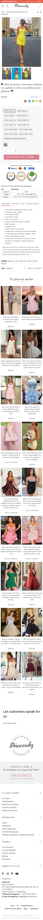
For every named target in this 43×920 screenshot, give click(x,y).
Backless (11, 261)
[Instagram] (8, 874)
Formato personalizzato (15, 139)
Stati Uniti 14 (9, 125)
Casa (2, 12)
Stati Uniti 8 (22, 116)
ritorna (22, 203)
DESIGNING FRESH (35, 918)
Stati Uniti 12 (23, 120)
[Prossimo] (40, 11)
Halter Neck (23, 261)
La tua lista (34, 97)
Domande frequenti (32, 203)
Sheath (3, 263)
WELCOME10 (21, 775)
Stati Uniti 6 (9, 116)
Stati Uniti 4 (22, 111)
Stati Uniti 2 (9, 111)
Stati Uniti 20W (10, 134)
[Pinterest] (12, 874)
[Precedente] (37, 11)
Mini (30, 261)
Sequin (34, 261)
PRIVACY (25, 918)
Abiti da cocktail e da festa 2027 (17, 12)
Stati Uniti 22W (25, 134)
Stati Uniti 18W (25, 129)
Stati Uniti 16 (23, 125)
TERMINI (17, 918)
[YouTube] (17, 874)
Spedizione (15, 203)
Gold (16, 261)
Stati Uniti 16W (10, 129)
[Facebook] (4, 874)
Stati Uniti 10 (9, 120)
